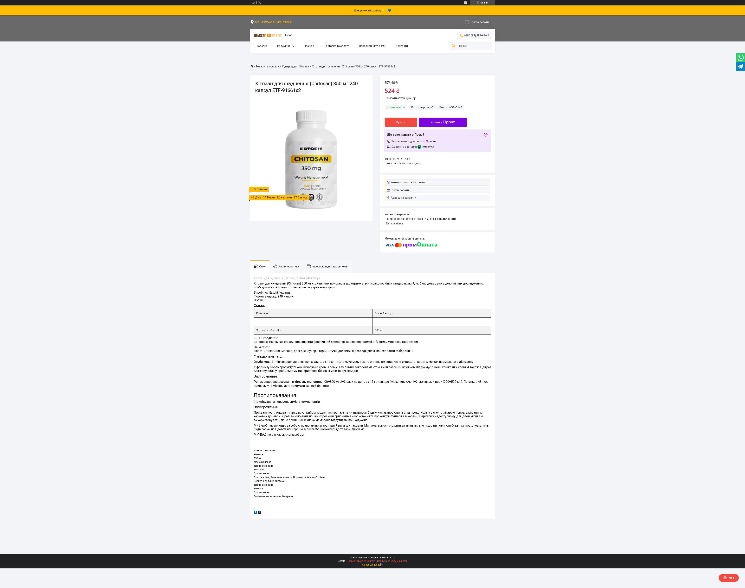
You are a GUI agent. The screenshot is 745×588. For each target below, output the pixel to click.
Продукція (283, 45)
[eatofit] (267, 35)
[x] (259, 512)
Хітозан (304, 66)
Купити (400, 122)
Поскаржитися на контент (361, 561)
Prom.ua (391, 557)
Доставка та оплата (336, 45)
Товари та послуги (267, 66)
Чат (731, 577)
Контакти (402, 45)
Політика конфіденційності (392, 561)
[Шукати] (453, 46)
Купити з (436, 122)
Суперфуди (289, 66)
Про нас (309, 45)
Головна (262, 45)
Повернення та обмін (372, 45)
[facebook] (255, 512)
